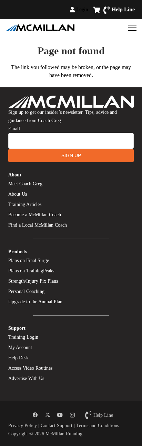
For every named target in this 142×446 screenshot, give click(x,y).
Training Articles (24, 204)
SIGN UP (71, 155)
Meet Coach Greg (25, 183)
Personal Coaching (26, 291)
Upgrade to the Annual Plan (35, 301)
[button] (91, 9)
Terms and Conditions (97, 425)
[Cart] (96, 9)
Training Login (23, 337)
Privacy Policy (22, 425)
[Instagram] (72, 415)
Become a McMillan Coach (34, 214)
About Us (17, 194)
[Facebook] (35, 415)
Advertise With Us (26, 378)
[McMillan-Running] (40, 27)
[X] (47, 415)
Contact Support (56, 425)
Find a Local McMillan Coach (37, 225)
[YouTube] (60, 415)
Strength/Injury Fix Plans (33, 281)
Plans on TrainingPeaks (31, 270)
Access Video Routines (30, 368)
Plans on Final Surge (28, 260)
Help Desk (18, 357)
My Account (20, 347)
